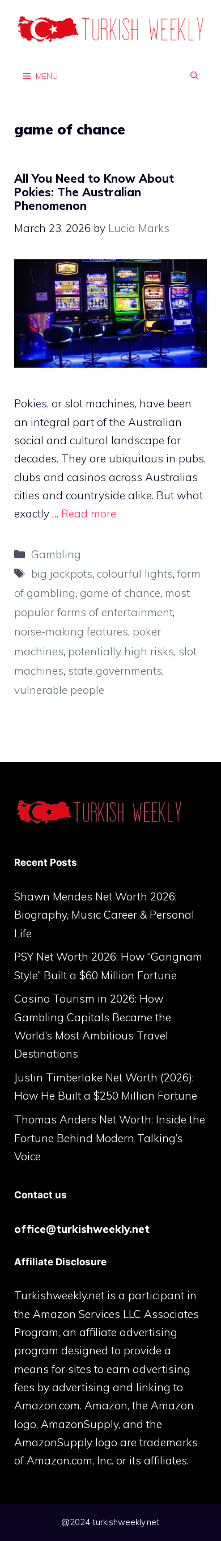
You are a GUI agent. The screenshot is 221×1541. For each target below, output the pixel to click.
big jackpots (61, 573)
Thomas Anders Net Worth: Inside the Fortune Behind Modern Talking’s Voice (109, 1138)
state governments (115, 670)
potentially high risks (121, 651)
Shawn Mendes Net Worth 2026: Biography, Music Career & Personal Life (104, 915)
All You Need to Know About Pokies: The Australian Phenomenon (94, 192)
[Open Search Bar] (194, 75)
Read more (88, 513)
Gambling (56, 554)
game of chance (120, 593)
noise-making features (71, 631)
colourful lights (135, 573)
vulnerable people (59, 690)
